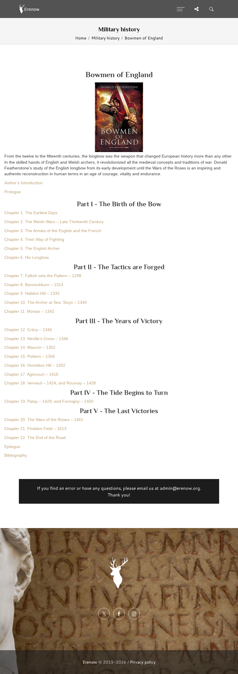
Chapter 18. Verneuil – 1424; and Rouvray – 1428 (50, 383)
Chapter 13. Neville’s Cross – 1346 (36, 339)
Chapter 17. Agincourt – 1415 (31, 374)
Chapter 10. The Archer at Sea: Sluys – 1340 (45, 302)
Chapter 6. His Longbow (26, 257)
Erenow (90, 662)
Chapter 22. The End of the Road (35, 438)
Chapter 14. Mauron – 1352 (29, 347)
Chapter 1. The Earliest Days (30, 213)
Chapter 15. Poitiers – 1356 (29, 356)
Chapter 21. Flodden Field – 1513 (35, 429)
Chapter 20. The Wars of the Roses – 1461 (43, 420)
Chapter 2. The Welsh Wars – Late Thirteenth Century (54, 222)
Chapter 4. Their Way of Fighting (34, 239)
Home (80, 38)
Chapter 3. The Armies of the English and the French (52, 231)
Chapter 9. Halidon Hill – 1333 (31, 293)
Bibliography (15, 455)
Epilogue (12, 446)
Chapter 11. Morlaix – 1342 (29, 311)
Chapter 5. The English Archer (32, 248)
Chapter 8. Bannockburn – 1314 (33, 285)
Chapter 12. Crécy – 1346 (28, 330)
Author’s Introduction (23, 183)
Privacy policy (143, 662)
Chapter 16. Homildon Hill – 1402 (34, 365)
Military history (105, 38)
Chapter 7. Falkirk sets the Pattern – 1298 (42, 276)
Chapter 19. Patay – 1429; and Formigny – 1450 (48, 401)
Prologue (12, 192)
